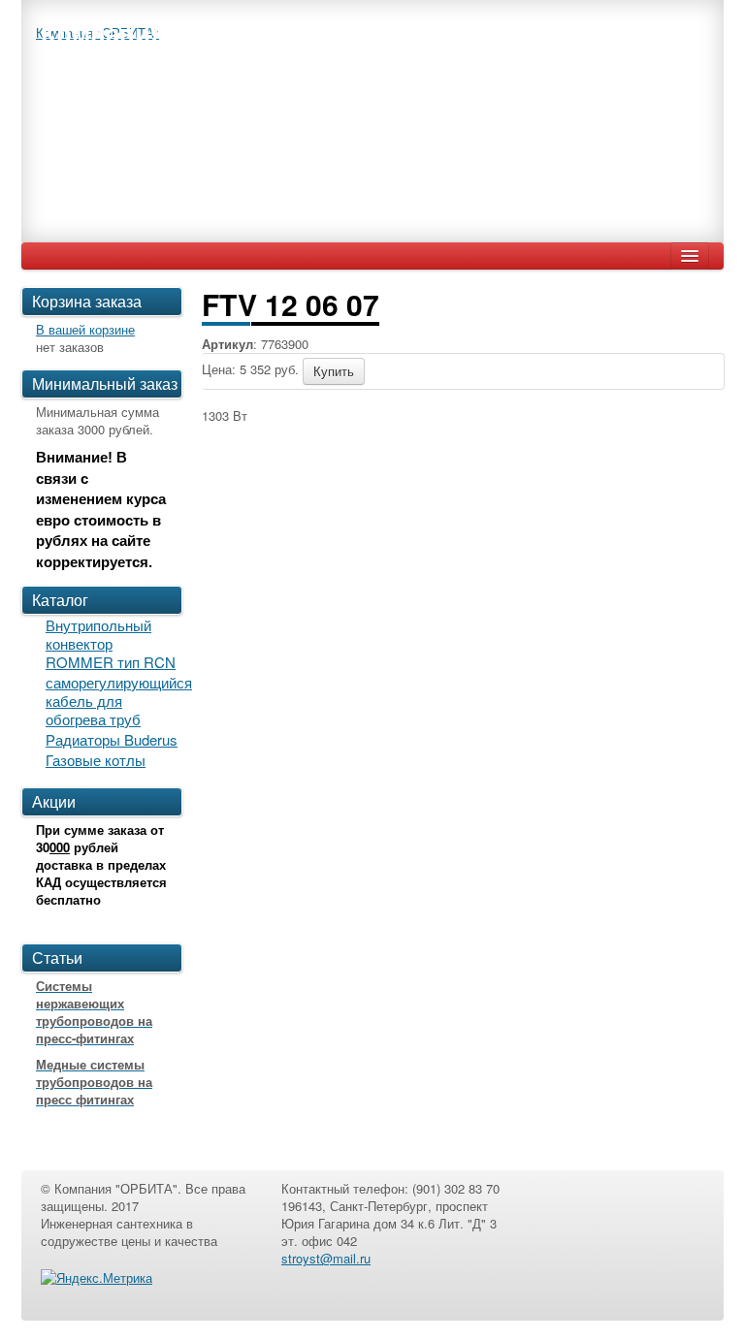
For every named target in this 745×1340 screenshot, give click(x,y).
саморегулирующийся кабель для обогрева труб (119, 700)
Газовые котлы (96, 760)
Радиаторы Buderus (112, 739)
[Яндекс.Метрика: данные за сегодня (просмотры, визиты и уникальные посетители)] (96, 1278)
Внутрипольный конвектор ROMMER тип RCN (111, 643)
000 (59, 847)
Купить (333, 371)
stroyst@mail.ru (326, 1258)
